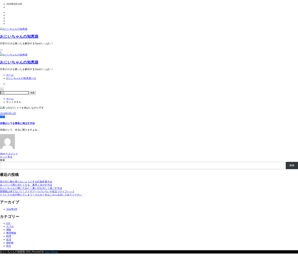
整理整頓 (11, 233)
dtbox (3, 153)
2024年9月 (11, 209)
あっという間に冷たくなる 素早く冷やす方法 (26, 185)
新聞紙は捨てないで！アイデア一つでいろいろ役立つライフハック (37, 191)
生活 (2, 116)
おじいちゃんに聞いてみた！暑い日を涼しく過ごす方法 (31, 188)
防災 (8, 246)
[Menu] (1, 49)
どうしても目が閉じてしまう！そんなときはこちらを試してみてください (41, 194)
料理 (8, 236)
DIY (8, 223)
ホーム (10, 75)
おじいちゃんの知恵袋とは (21, 78)
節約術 (10, 242)
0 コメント (12, 153)
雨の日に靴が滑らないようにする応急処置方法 (26, 181)
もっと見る (6, 156)
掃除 (8, 229)
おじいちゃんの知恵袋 (19, 36)
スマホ (10, 226)
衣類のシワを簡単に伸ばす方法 (17, 123)
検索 (2, 160)
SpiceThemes (51, 251)
